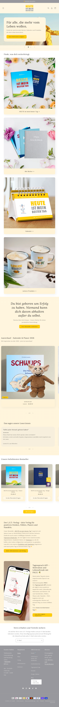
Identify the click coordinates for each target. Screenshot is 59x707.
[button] (3, 8)
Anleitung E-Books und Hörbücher (34, 658)
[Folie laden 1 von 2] (28, 47)
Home (19, 653)
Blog (32, 677)
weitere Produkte (29, 291)
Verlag (19, 660)
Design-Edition (35, 674)
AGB (38, 701)
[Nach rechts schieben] (33, 413)
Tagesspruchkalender (10, 537)
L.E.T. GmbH (12, 701)
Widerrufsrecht (20, 701)
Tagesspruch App (35, 667)
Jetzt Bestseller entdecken (30, 326)
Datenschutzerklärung (30, 701)
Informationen (21, 663)
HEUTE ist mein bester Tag (28, 111)
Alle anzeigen (29, 511)
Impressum (52, 702)
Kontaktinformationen (50, 701)
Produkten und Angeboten (26, 544)
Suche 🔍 (33, 653)
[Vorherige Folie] (24, 47)
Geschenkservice (35, 664)
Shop (18, 656)
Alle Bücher (29, 171)
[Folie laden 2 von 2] (31, 47)
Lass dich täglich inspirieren (40, 615)
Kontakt (33, 670)
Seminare (29, 540)
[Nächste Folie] (34, 47)
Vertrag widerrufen (36, 682)
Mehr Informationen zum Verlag (16, 551)
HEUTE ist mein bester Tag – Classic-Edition (13, 491)
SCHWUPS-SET (28, 401)
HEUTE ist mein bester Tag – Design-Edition (40, 491)
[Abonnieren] (41, 640)
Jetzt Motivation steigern (16, 36)
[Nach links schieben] (26, 413)
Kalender (29, 231)
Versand (42, 701)
